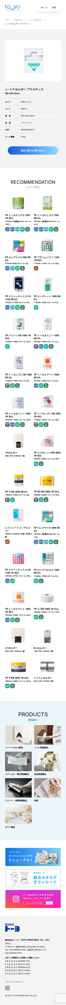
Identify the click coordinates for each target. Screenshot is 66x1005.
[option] (33, 60)
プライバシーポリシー (14, 981)
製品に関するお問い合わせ (33, 150)
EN (47, 7)
